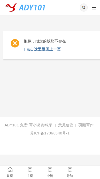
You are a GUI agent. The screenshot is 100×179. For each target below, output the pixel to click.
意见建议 (66, 125)
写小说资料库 (40, 125)
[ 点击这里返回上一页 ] (43, 49)
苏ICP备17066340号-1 (50, 133)
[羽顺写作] (27, 6)
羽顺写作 (86, 125)
